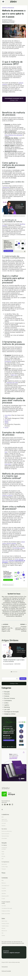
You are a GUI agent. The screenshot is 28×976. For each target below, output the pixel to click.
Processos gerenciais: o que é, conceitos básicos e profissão (20, 628)
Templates (4, 888)
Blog (2, 880)
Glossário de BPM (5, 896)
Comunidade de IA (5, 885)
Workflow (3, 825)
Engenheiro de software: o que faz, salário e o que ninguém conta (7, 628)
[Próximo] (23, 656)
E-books (3, 898)
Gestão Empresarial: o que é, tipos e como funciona (13, 660)
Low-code (7, 709)
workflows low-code (12, 382)
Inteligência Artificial (9, 714)
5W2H (6, 423)
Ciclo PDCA (8, 415)
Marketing (7, 707)
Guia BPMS (4, 890)
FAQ (2, 933)
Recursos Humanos (9, 698)
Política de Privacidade (6, 971)
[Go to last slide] (4, 656)
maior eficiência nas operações (13, 135)
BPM (2, 817)
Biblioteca (4, 883)
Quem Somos (4, 921)
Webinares (4, 893)
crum (6, 427)
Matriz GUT (14, 375)
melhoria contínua (7, 495)
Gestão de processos (8, 7)
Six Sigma (7, 420)
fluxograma (8, 361)
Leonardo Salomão (9, 664)
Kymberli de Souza (8, 19)
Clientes (3, 935)
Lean (6, 417)
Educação (7, 692)
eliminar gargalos (11, 543)
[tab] (11, 671)
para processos (5, 820)
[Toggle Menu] (3, 1)
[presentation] (14, 650)
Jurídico (6, 703)
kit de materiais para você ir (13, 560)
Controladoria (8, 700)
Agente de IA (4, 819)
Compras (6, 696)
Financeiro (7, 694)
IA (2, 809)
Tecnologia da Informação (11, 711)
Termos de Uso (5, 966)
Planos (3, 873)
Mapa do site (4, 930)
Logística (6, 705)
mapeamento (6, 187)
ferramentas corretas (19, 548)
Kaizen (6, 421)
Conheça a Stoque (5, 923)
